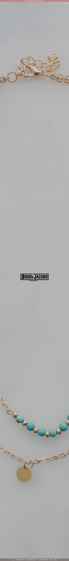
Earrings (55, 559)
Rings (51, 559)
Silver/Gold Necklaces (43, 559)
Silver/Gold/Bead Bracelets (31, 559)
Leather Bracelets (20, 559)
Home (13, 559)
